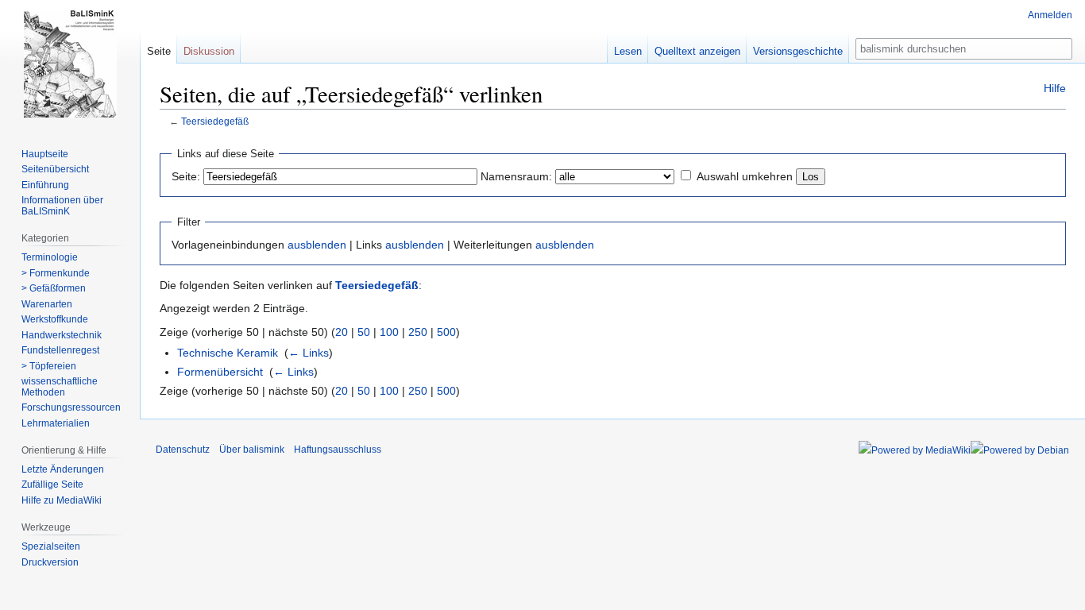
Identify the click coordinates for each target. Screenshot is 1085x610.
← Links (308, 352)
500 (446, 332)
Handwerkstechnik (61, 335)
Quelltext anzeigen (697, 51)
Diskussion (208, 51)
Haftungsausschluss (337, 449)
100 (389, 332)
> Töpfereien (48, 366)
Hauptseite (44, 154)
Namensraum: (516, 176)
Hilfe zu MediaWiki (61, 500)
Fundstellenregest (60, 350)
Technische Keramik (227, 352)
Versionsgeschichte (798, 51)
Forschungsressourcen (71, 407)
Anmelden (1050, 15)
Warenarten (46, 304)
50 (363, 332)
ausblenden (317, 244)
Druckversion (50, 562)
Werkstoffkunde (54, 319)
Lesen (628, 51)
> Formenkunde (55, 273)
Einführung (45, 185)
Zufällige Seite (52, 484)
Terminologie (49, 257)
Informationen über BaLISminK (62, 206)
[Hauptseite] (69, 63)
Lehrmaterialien (55, 423)
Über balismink (251, 449)
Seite (159, 51)
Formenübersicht (220, 371)
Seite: (186, 176)
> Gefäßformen (53, 288)
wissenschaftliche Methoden (59, 387)
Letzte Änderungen (62, 469)
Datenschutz (183, 449)
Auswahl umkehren (745, 176)
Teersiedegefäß (215, 121)
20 (341, 332)
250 (417, 332)
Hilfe (1055, 88)
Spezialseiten (50, 546)
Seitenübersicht (55, 169)
